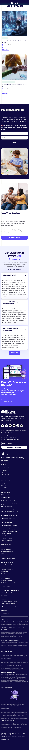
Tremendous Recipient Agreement (13, 645)
